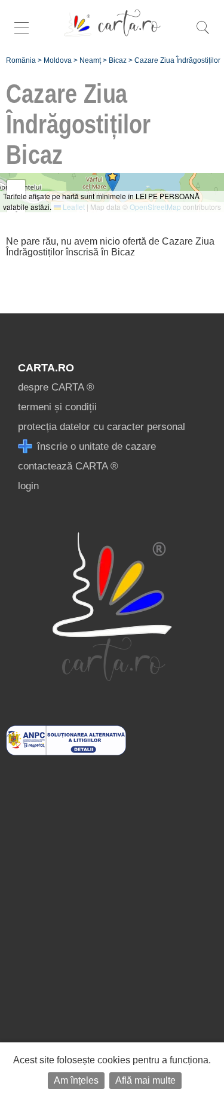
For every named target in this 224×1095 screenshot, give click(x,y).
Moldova (58, 60)
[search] (202, 34)
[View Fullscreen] (16, 189)
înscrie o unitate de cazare (95, 446)
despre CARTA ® (56, 387)
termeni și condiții (57, 407)
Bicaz (118, 60)
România (21, 60)
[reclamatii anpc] (66, 752)
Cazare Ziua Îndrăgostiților (177, 60)
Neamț (90, 60)
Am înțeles (76, 1080)
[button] (112, 180)
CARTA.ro (46, 368)
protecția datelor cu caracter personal (101, 426)
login (28, 486)
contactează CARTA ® (68, 466)
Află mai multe (145, 1080)
